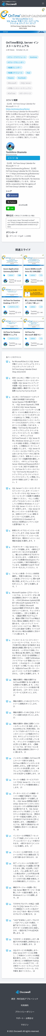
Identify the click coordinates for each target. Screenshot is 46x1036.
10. (10, 680)
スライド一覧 (13, 158)
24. (10, 950)
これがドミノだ (13, 307)
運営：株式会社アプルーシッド (24, 998)
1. (9, 361)
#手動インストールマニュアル (19, 88)
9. (9, 640)
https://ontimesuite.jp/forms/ (18, 109)
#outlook (22, 78)
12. (10, 712)
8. (9, 593)
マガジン (25, 1024)
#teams (11, 78)
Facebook (13, 195)
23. (10, 939)
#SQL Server (26, 83)
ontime (11, 275)
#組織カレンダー (14, 67)
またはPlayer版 (23, 205)
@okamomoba (11, 155)
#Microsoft (12, 83)
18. (10, 852)
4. (9, 488)
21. (10, 904)
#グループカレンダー (16, 62)
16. (10, 793)
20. (10, 887)
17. (10, 836)
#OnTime (11, 93)
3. (9, 397)
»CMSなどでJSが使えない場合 (24, 215)
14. (10, 758)
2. (9, 378)
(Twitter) (12, 202)
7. (9, 574)
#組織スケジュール (15, 72)
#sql (28, 72)
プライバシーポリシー (24, 1011)
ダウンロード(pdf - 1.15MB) (20, 236)
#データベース (25, 93)
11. (10, 701)
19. (10, 863)
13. (10, 724)
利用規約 (25, 1005)
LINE (12, 208)
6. (9, 547)
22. (10, 920)
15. (10, 780)
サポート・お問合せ (24, 1018)
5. (9, 530)
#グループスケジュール (17, 57)
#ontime (33, 57)
